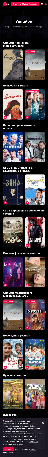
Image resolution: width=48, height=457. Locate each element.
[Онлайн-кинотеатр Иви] (6, 4)
